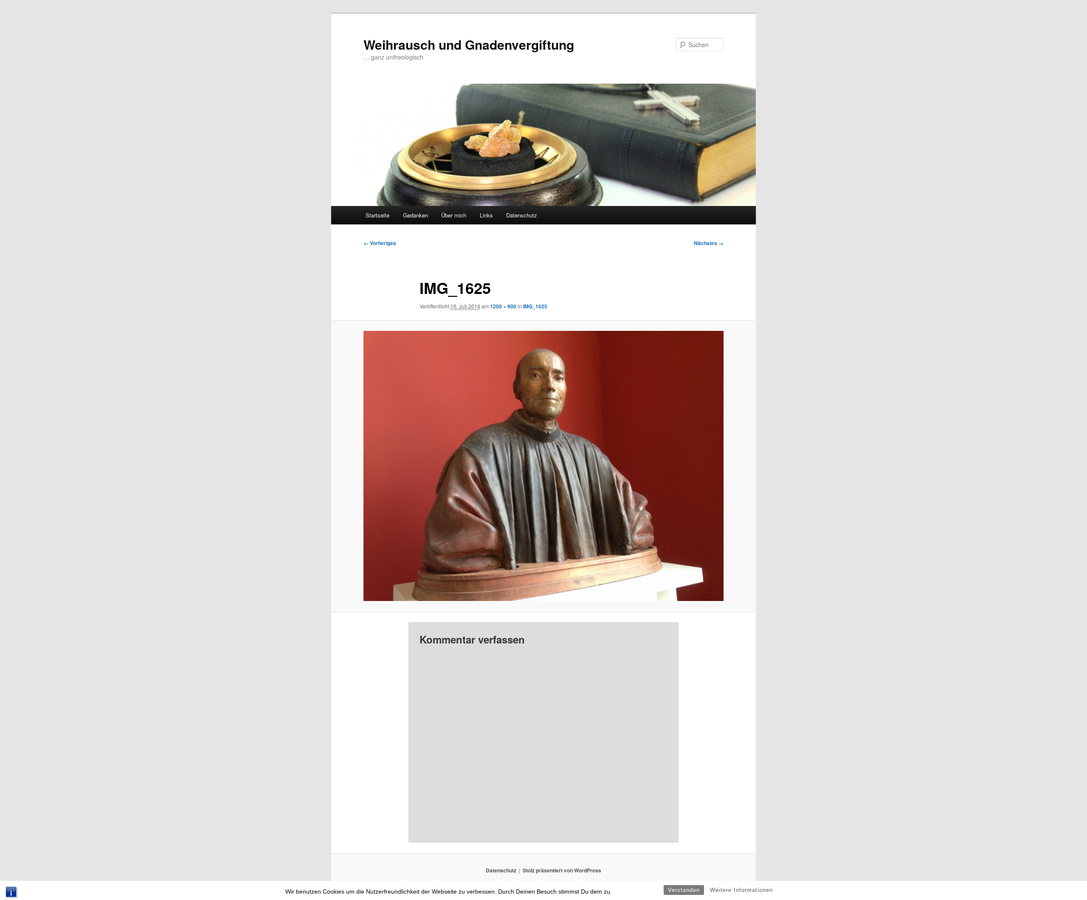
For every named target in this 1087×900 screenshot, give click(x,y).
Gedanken (415, 215)
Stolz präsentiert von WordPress (562, 870)
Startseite (377, 215)
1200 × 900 (503, 306)
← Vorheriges (379, 243)
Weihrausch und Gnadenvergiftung (468, 44)
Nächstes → (709, 243)
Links (486, 215)
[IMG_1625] (543, 466)
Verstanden (684, 890)
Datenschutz (521, 215)
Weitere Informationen (741, 890)
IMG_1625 (535, 306)
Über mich (453, 215)
